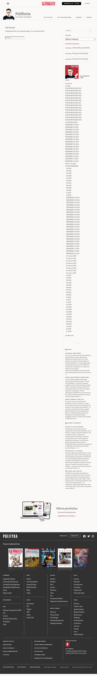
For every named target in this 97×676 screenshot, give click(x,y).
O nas (75, 631)
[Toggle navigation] (8, 3)
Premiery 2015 (71, 268)
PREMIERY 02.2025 (72, 132)
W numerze (6, 575)
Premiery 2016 (71, 270)
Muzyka (53, 582)
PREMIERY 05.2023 (73, 219)
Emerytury (30, 603)
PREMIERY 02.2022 (73, 202)
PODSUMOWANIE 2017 (73, 103)
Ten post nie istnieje (80, 53)
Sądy (4, 624)
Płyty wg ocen (48, 17)
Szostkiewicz (78, 584)
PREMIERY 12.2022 (72, 251)
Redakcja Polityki (8, 641)
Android (70, 648)
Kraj (4, 606)
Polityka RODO (38, 651)
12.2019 (68, 195)
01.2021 (68, 275)
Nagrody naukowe (56, 623)
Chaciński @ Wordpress (74, 423)
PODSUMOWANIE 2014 (73, 95)
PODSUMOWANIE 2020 (73, 110)
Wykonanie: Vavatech (64, 667)
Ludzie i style (78, 606)
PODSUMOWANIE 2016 (73, 100)
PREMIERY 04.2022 (73, 212)
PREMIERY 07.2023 (72, 229)
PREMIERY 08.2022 (73, 231)
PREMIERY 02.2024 (72, 129)
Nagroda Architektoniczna (59, 601)
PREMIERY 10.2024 (72, 156)
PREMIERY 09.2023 (73, 239)
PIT (28, 606)
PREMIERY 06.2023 (73, 224)
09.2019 (68, 188)
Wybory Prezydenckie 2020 (12, 610)
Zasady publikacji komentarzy (43, 644)
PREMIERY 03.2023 (73, 210)
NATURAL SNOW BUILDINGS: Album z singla (77, 377)
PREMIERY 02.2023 (73, 205)
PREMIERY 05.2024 (72, 144)
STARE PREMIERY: (72, 166)
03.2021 (68, 280)
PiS (4, 613)
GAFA (28, 615)
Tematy (76, 629)
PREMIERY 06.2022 (73, 222)
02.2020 (69, 307)
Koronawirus (7, 600)
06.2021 (68, 287)
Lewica (5, 616)
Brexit (29, 579)
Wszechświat (54, 615)
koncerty (79, 17)
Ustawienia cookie (39, 654)
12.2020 (68, 331)
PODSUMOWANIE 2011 (73, 88)
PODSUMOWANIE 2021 (73, 112)
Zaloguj (87, 3)
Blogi (75, 575)
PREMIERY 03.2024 (72, 134)
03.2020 (69, 309)
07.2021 (68, 290)
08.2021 (68, 292)
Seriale (52, 587)
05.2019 (68, 178)
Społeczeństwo (79, 609)
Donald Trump (31, 584)
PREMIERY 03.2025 (72, 137)
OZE (28, 612)
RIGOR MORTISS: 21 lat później (74, 451)
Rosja (28, 590)
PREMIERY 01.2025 (72, 127)
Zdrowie (53, 612)
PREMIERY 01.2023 (72, 200)
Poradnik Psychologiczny (11, 584)
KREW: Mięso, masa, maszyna (73, 471)
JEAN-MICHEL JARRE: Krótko (73, 353)
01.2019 (68, 168)
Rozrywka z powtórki (81, 47)
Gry (51, 596)
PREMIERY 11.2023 (72, 249)
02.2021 (68, 278)
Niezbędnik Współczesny (11, 587)
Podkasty (77, 617)
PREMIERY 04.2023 (73, 214)
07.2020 (69, 319)
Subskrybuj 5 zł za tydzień (66, 516)
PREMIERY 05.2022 (73, 217)
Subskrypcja (75, 535)
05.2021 (68, 285)
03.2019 (68, 173)
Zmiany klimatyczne (57, 620)
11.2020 (68, 329)
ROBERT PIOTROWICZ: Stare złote (74, 399)
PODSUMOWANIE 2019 (73, 108)
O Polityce (6, 654)
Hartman (77, 582)
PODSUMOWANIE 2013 (73, 93)
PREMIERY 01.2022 (72, 197)
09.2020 (69, 324)
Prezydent (6, 621)
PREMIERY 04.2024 (72, 139)
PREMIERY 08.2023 (73, 234)
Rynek (28, 600)
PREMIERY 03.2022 (73, 207)
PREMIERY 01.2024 (72, 125)
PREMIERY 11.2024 (71, 159)
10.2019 (68, 190)
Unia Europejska (32, 582)
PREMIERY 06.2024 (72, 146)
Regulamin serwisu (40, 641)
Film (51, 584)
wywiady (89, 17)
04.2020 (69, 312)
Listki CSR (30, 617)
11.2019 (68, 193)
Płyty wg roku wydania (64, 17)
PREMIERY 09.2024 (72, 154)
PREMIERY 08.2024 (72, 151)
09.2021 (68, 295)
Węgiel (29, 609)
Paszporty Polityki (56, 598)
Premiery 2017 (71, 273)
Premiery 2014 (71, 265)
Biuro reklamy (7, 644)
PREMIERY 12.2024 (72, 161)
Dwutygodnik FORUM (8, 667)
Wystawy (53, 590)
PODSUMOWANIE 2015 (73, 98)
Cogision (49, 667)
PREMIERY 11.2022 (72, 246)
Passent (76, 579)
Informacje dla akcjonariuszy (43, 658)
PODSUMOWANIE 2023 (73, 117)
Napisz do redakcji (8, 648)
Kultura (52, 575)
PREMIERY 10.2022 (72, 241)
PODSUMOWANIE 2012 (73, 90)
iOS (66, 648)
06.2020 (69, 317)
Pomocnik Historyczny (10, 582)
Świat (28, 575)
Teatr (52, 593)
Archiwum (77, 623)
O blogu (68, 86)
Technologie (54, 617)
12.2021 (68, 302)
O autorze (68, 83)
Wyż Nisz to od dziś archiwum (74, 427)
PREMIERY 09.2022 (73, 236)
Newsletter (63, 535)
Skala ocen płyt (70, 163)
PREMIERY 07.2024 (72, 149)
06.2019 (68, 180)
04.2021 (69, 283)
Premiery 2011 (71, 258)
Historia (76, 603)
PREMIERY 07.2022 (72, 227)
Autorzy (76, 626)
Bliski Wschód (31, 587)
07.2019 (68, 183)
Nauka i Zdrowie (55, 608)
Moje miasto (78, 615)
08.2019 (68, 185)
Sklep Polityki (78, 634)
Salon (5, 590)
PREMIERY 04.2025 (72, 142)
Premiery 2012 (71, 261)
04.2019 (69, 176)
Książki (52, 579)
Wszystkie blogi (79, 593)
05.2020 (69, 314)
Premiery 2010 (71, 256)
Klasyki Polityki (79, 612)
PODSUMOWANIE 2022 (73, 115)
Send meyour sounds (78, 343)
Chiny (28, 593)
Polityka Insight (21, 667)
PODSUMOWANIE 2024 (73, 120)
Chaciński (77, 587)
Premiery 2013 (71, 263)
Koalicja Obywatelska (10, 618)
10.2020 (69, 326)
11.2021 (68, 299)
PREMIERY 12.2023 (72, 253)
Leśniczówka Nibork (35, 667)
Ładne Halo (54, 667)
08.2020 (69, 321)
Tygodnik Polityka (9, 579)
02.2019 (68, 171)
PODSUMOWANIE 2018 (73, 105)
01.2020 (69, 304)
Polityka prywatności (41, 648)
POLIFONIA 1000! (71, 122)
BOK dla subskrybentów (10, 651)
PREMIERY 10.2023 (72, 244)
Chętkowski (78, 590)
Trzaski (69, 349)
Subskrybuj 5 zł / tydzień (71, 3)
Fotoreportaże (78, 620)
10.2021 (68, 297)
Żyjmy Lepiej (7, 593)
